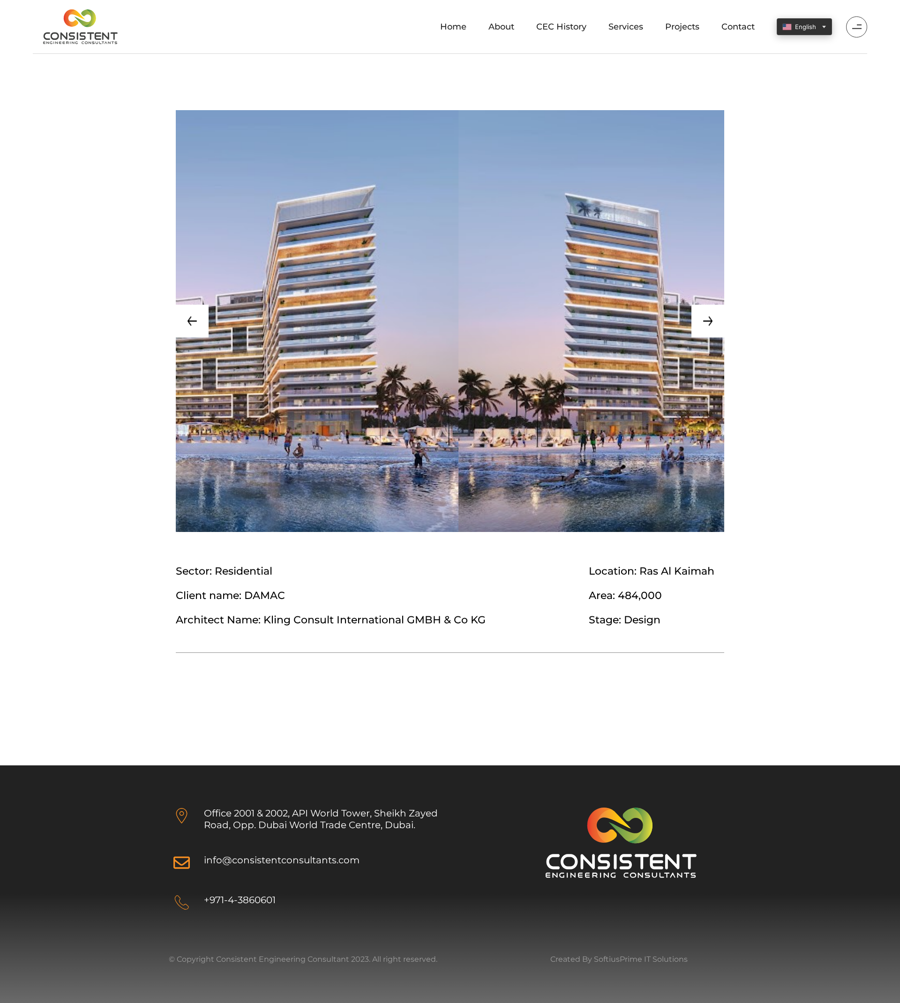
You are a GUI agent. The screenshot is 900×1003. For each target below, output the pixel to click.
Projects (682, 27)
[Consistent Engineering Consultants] (80, 26)
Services (625, 27)
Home (453, 27)
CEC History (561, 27)
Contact (738, 27)
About (501, 27)
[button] (192, 321)
